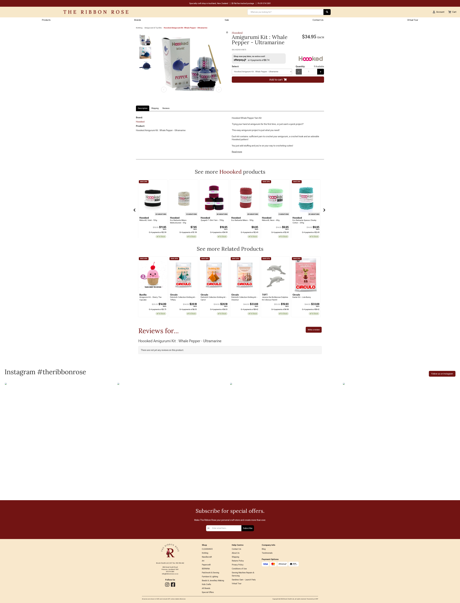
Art (203, 561)
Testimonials (267, 553)
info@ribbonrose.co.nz (170, 574)
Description (142, 108)
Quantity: (310, 66)
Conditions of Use (239, 569)
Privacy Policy (237, 565)
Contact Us (318, 20)
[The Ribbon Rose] (96, 12)
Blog (264, 549)
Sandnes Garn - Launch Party (244, 580)
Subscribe (247, 528)
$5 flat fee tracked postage (243, 3)
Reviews (166, 108)
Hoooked (237, 32)
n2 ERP (316, 599)
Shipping (155, 108)
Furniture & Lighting (210, 576)
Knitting (139, 28)
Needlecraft (207, 557)
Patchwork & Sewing (210, 572)
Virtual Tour (412, 20)
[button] (438, 12)
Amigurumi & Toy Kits (153, 28)
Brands (137, 20)
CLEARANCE (207, 549)
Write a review (314, 329)
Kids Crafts (206, 584)
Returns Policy (238, 561)
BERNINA (206, 569)
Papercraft (206, 565)
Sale (227, 20)
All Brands (206, 588)
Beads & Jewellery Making (213, 580)
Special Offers (208, 592)
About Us (235, 553)
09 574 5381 (265, 3)
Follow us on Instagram (442, 373)
